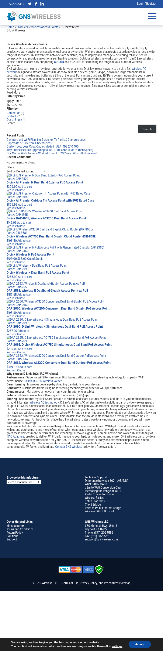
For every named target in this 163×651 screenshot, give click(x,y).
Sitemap (125, 582)
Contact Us (13, 112)
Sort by (11, 171)
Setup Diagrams (95, 501)
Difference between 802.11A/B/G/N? (106, 480)
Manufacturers (15, 525)
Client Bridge (93, 504)
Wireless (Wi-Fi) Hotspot (99, 511)
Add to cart (25, 186)
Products (22, 26)
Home (10, 26)
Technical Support (96, 477)
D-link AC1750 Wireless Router (43, 380)
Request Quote (16, 190)
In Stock (12, 116)
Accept (140, 644)
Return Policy (15, 532)
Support (12, 539)
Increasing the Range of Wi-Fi (103, 490)
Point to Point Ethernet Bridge (103, 507)
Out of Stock (14, 119)
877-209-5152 (15, 3)
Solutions (12, 535)
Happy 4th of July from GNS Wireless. (29, 143)
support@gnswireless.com (101, 539)
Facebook (36, 4)
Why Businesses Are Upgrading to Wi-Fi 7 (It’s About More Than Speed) (50, 149)
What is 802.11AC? (96, 484)
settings (117, 646)
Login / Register (146, 3)
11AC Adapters (15, 436)
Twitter (30, 4)
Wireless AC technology (44, 402)
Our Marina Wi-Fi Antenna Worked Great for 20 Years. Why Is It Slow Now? (52, 153)
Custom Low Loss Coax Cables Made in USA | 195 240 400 (43, 146)
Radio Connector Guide (99, 494)
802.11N (59, 61)
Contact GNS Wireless (68, 446)
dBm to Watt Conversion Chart (103, 487)
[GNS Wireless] (34, 16)
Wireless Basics (94, 497)
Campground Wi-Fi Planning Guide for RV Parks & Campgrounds (46, 139)
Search (11, 123)
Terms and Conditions (20, 529)
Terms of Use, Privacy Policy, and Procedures (90, 582)
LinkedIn (42, 4)
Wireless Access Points (44, 26)
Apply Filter (14, 100)
